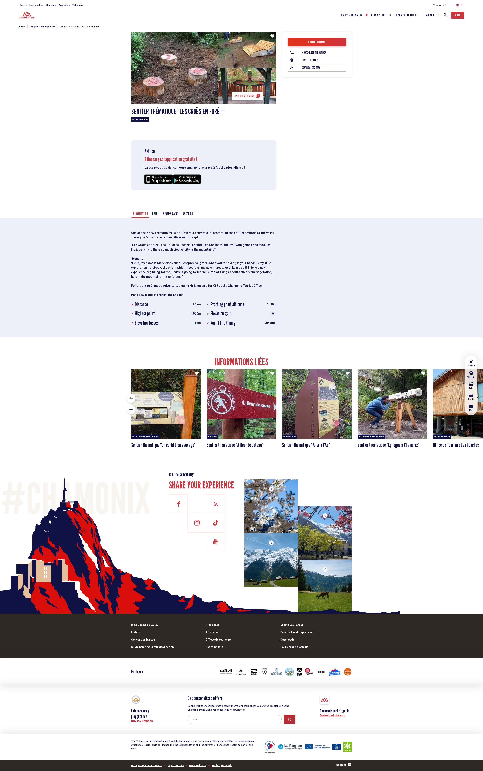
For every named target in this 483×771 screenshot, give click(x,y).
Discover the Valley (351, 15)
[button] (131, 398)
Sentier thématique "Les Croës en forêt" (79, 26)
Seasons (438, 5)
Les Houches (36, 5)
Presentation (140, 213)
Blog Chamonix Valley (144, 624)
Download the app (332, 715)
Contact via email (317, 42)
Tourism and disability (294, 646)
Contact (341, 764)
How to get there (310, 60)
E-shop (135, 632)
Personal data (197, 765)
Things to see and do (406, 15)
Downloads (287, 639)
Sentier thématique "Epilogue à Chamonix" (388, 445)
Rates (155, 213)
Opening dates (170, 213)
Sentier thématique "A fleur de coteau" (235, 445)
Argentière (64, 5)
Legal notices (176, 765)
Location (188, 213)
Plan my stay (378, 15)
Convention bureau (143, 639)
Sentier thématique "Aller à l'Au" (306, 445)
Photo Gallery (214, 646)
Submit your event (291, 624)
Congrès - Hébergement (42, 26)
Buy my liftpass (142, 721)
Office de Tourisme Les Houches (456, 445)
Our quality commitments (146, 765)
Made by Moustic (222, 765)
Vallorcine (77, 5)
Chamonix (51, 5)
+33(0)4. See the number (314, 52)
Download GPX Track (311, 67)
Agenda (430, 15)
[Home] (27, 15)
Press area (212, 624)
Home (22, 26)
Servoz (23, 5)
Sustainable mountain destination (152, 646)
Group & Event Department (297, 632)
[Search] (445, 15)
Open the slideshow (244, 96)
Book (457, 15)
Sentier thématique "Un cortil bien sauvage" (163, 445)
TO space (212, 632)
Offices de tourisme (218, 639)
